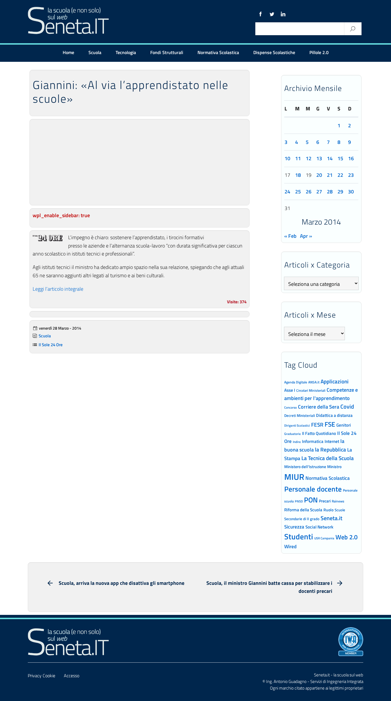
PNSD (299, 501)
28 (330, 191)
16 (351, 158)
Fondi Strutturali (166, 52)
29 (340, 191)
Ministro (334, 467)
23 (351, 175)
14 (330, 158)
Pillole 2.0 (319, 52)
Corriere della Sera (318, 407)
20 (319, 175)
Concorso (290, 407)
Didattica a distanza (334, 415)
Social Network (319, 527)
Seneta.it (331, 518)
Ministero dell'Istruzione (305, 467)
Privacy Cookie (41, 675)
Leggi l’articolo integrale (58, 289)
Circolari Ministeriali (310, 390)
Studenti (298, 536)
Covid (347, 406)
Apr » (306, 236)
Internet (332, 441)
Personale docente (313, 489)
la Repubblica (330, 449)
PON (311, 499)
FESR (317, 424)
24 (287, 191)
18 (298, 175)
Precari (325, 501)
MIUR (294, 476)
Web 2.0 (346, 537)
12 (308, 158)
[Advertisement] (139, 162)
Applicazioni (335, 381)
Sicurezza (294, 526)
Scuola (94, 52)
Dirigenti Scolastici (297, 425)
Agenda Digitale (295, 382)
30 (351, 191)
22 (340, 175)
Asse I (289, 390)
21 (330, 175)
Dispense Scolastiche (274, 52)
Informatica (312, 441)
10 (287, 158)
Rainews (338, 501)
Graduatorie (292, 433)
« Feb (290, 236)
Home (68, 52)
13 (319, 158)
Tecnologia (126, 52)
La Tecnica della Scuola (327, 458)
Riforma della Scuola (303, 509)
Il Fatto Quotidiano (319, 433)
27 (319, 191)
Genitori (343, 425)
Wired (290, 546)
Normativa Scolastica (218, 52)
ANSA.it (313, 382)
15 (340, 158)
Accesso (71, 675)
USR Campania (324, 538)
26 (308, 191)
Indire (297, 441)
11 (298, 158)
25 (298, 191)
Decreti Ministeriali (299, 415)
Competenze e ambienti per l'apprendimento (321, 394)
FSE (330, 424)
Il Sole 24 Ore (51, 344)
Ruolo (328, 510)
